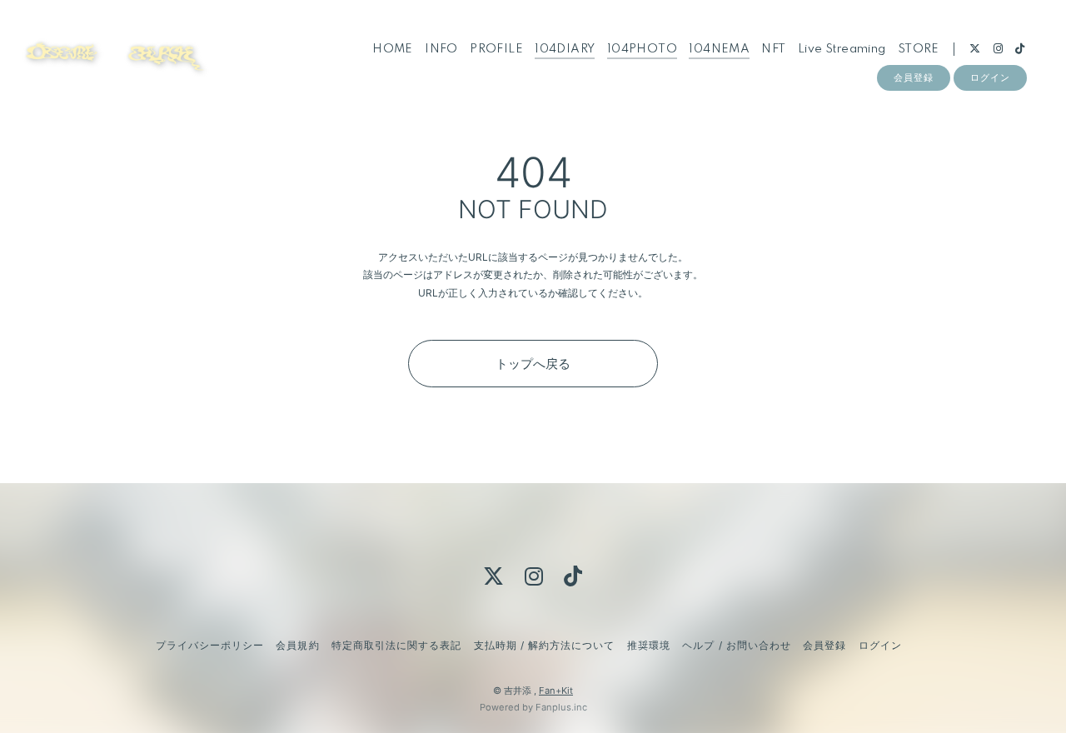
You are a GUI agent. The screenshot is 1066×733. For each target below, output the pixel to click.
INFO (441, 49)
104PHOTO (642, 49)
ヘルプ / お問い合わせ (736, 645)
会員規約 (297, 645)
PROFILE (496, 49)
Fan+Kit (556, 690)
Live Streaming (841, 49)
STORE (918, 49)
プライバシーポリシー (210, 645)
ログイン (990, 77)
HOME (392, 49)
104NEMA (719, 49)
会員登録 (914, 77)
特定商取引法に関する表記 (396, 645)
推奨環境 (648, 645)
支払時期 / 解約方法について (544, 645)
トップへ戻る (533, 363)
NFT (773, 49)
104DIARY (565, 49)
